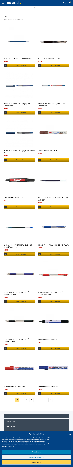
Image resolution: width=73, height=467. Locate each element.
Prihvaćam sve (36, 452)
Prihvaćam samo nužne (36, 457)
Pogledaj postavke (36, 462)
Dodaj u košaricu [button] (21, 65)
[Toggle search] (64, 3)
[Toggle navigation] (3, 3)
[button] (70, 434)
